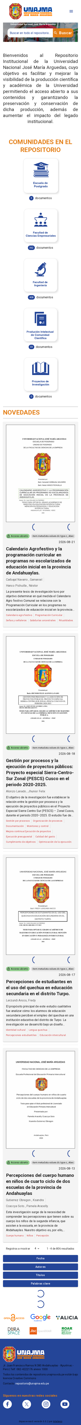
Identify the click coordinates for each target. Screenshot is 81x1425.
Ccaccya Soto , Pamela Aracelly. (27, 1206)
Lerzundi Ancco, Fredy (21, 1000)
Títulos (40, 1275)
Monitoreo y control (38, 826)
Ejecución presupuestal (19, 836)
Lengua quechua (38, 1030)
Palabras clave (40, 1283)
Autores (40, 1266)
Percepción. (42, 1235)
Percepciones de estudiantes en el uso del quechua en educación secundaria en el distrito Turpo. (39, 987)
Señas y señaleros (16, 620)
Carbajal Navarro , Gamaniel (24, 579)
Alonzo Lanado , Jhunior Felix (25, 791)
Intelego (57, 1421)
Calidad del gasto (45, 836)
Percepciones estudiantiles (21, 1035)
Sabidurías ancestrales (43, 620)
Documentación (15, 826)
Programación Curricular (48, 615)
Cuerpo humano (15, 1235)
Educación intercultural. (53, 1035)
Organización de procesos (48, 821)
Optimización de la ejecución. (55, 842)
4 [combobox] (35, 1248)
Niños (30, 1235)
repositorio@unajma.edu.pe (32, 1383)
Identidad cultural (16, 1030)
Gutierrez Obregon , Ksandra (25, 1200)
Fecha (40, 1258)
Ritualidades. (66, 620)
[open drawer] (71, 11)
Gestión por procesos (18, 821)
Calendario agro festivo (19, 615)
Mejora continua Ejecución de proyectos (28, 831)
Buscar (65, 33)
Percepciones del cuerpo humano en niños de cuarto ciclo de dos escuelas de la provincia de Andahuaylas (40, 1184)
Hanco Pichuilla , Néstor (22, 585)
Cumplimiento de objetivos (21, 842)
